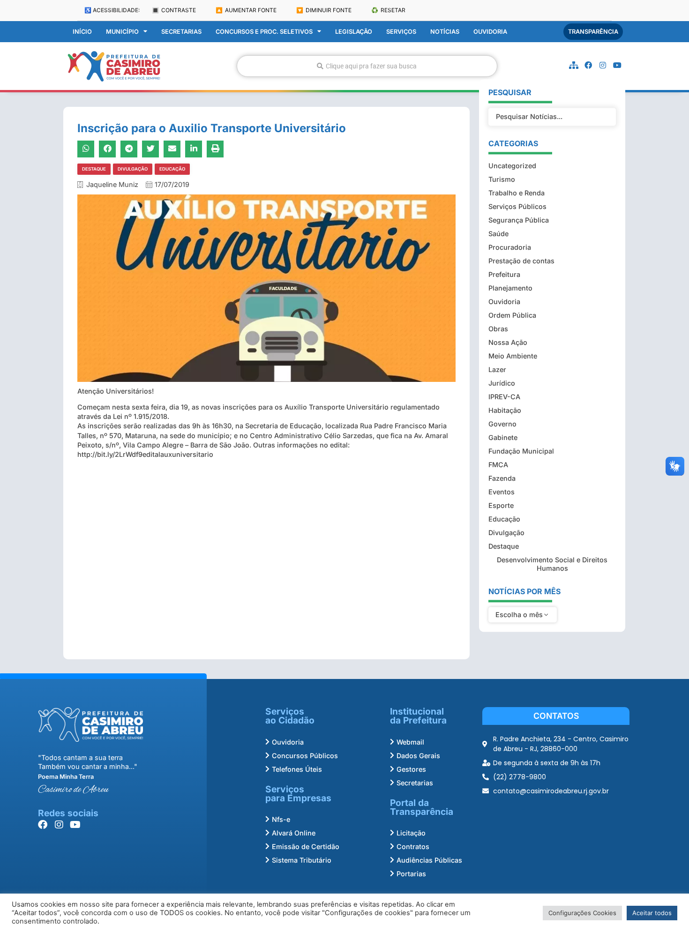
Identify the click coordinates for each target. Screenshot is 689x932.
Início (82, 31)
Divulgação (133, 168)
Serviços (401, 31)
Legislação (353, 31)
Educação (172, 168)
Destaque (94, 168)
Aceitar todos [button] (652, 913)
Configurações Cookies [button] (582, 913)
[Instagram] (603, 65)
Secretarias (181, 31)
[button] (85, 149)
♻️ (388, 10)
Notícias (444, 31)
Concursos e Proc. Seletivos (264, 31)
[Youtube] (617, 65)
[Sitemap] (573, 65)
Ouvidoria (490, 31)
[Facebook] (588, 65)
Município (122, 31)
